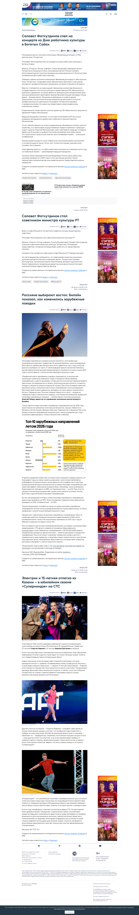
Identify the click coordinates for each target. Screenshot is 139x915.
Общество (83, 285)
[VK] (39, 845)
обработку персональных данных (117, 907)
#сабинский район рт (46, 177)
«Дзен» (45, 173)
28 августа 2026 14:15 (79, 570)
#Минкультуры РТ (56, 281)
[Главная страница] (69, 14)
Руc (23, 14)
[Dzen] (79, 846)
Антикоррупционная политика (100, 886)
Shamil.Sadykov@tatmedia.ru (100, 900)
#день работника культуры (62, 177)
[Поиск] (106, 14)
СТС (40, 644)
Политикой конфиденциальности (76, 909)
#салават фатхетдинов (29, 177)
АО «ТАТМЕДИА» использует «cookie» (102, 889)
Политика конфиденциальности (101, 896)
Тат (31, 14)
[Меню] (115, 14)
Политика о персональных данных (101, 883)
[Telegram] (59, 845)
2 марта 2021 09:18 (80, 210)
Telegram (53, 173)
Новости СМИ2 (28, 201)
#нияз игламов (27, 281)
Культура (84, 27)
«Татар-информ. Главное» (74, 167)
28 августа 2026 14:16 (79, 287)
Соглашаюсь (69, 912)
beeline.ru (67, 552)
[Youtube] (100, 845)
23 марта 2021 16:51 (80, 30)
